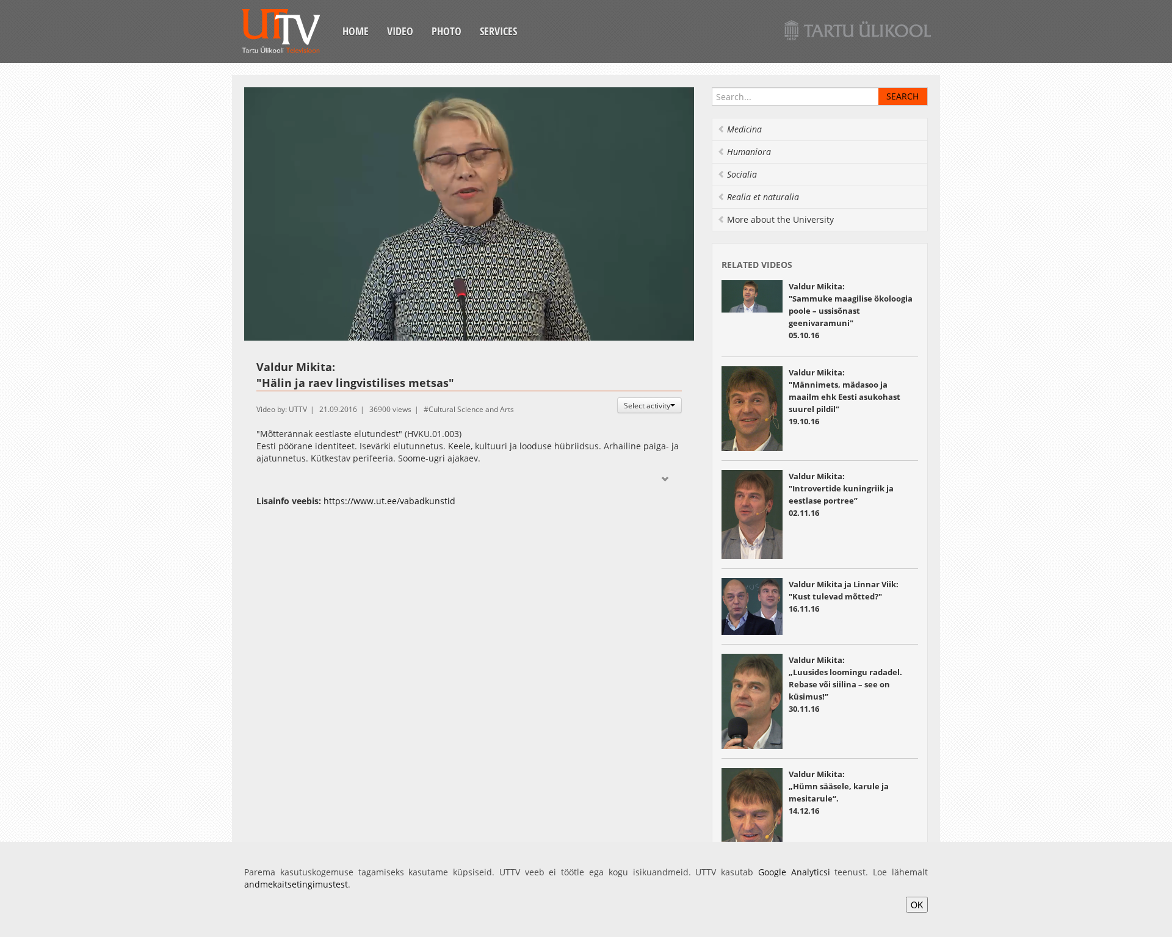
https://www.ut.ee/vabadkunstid (389, 501)
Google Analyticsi (794, 872)
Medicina (744, 129)
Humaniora (749, 151)
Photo (446, 31)
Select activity (647, 405)
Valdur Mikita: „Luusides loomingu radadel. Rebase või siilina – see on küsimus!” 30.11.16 (845, 684)
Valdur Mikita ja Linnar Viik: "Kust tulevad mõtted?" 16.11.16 (844, 596)
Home (355, 31)
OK (917, 905)
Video (400, 31)
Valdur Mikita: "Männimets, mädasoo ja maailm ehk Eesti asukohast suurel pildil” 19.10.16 (844, 397)
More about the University (780, 219)
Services (498, 31)
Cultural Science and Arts (471, 409)
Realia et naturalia (763, 197)
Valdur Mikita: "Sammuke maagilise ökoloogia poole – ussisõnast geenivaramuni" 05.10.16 (851, 311)
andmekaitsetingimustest (296, 884)
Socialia (742, 174)
